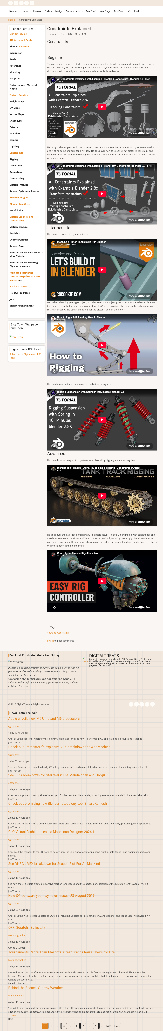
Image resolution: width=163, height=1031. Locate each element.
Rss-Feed (118, 11)
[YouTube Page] (32, 3)
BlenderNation (16, 995)
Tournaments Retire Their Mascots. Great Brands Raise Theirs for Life (61, 952)
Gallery (48, 11)
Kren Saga (105, 11)
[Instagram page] (21, 3)
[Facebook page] (10, 3)
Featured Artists (74, 11)
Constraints (63, 632)
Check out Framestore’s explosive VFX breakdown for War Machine (59, 747)
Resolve (37, 11)
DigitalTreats (104, 655)
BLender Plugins (19, 197)
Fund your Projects (20, 286)
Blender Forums (18, 33)
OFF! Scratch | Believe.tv (26, 928)
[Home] (86, 659)
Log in (50, 640)
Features (24, 46)
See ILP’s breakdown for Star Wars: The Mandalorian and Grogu (56, 775)
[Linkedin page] (26, 3)
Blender (13, 11)
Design (58, 11)
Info (129, 11)
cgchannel (13, 726)
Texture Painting (19, 95)
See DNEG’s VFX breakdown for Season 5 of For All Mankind (54, 864)
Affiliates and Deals (21, 40)
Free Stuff (91, 11)
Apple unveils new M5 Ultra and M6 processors (44, 719)
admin (53, 34)
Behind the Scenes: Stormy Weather (35, 988)
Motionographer (17, 935)
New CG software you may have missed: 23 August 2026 (51, 896)
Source (12, 1015)
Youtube (51, 632)
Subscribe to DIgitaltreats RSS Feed (25, 356)
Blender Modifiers (20, 204)
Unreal (25, 11)
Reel (136, 11)
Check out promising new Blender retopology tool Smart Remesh (57, 804)
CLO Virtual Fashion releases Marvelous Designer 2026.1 (51, 832)
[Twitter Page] (16, 3)
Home (11, 19)
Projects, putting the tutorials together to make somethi (25, 276)
